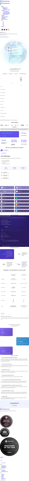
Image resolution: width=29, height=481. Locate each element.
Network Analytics (6, 16)
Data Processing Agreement (5, 471)
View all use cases (6, 14)
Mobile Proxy (16, 73)
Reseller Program (4, 19)
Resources (3, 15)
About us (3, 475)
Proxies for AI (6, 11)
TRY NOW (3, 26)
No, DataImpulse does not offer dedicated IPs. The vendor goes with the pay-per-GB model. (12, 376)
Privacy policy (3, 470)
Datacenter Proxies (5, 8)
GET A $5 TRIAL (14, 405)
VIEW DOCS (6, 226)
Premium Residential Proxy (23, 73)
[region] (14, 291)
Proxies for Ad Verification (6, 12)
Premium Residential (7, 9)
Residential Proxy (5, 73)
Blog (2, 477)
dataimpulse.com (7, 397)
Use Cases (3, 10)
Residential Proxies (5, 7)
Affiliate (7, 19)
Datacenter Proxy (11, 73)
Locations (3, 16)
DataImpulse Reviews (2, 457)
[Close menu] (0, 4)
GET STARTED (2, 226)
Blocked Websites (4, 478)
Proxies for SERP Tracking (6, 13)
